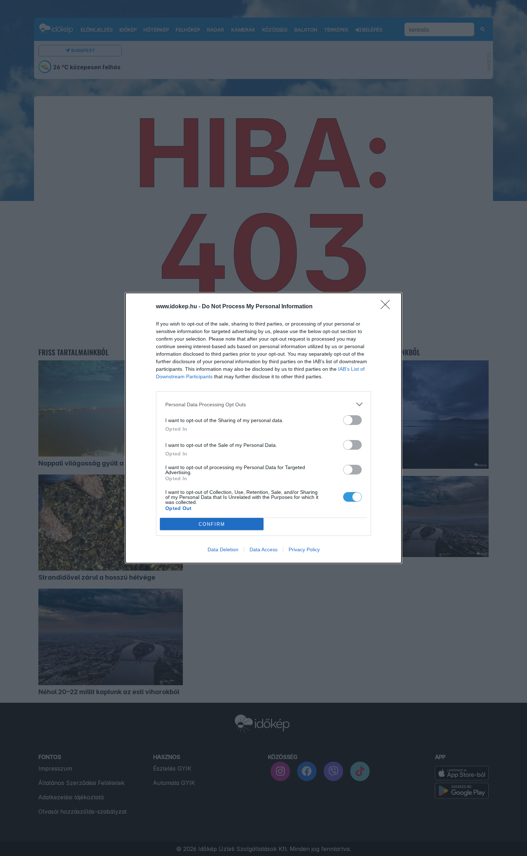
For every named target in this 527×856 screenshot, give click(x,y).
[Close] (387, 307)
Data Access (263, 549)
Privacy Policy (304, 549)
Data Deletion (223, 549)
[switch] (352, 420)
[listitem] (263, 404)
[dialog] (263, 428)
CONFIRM (212, 524)
